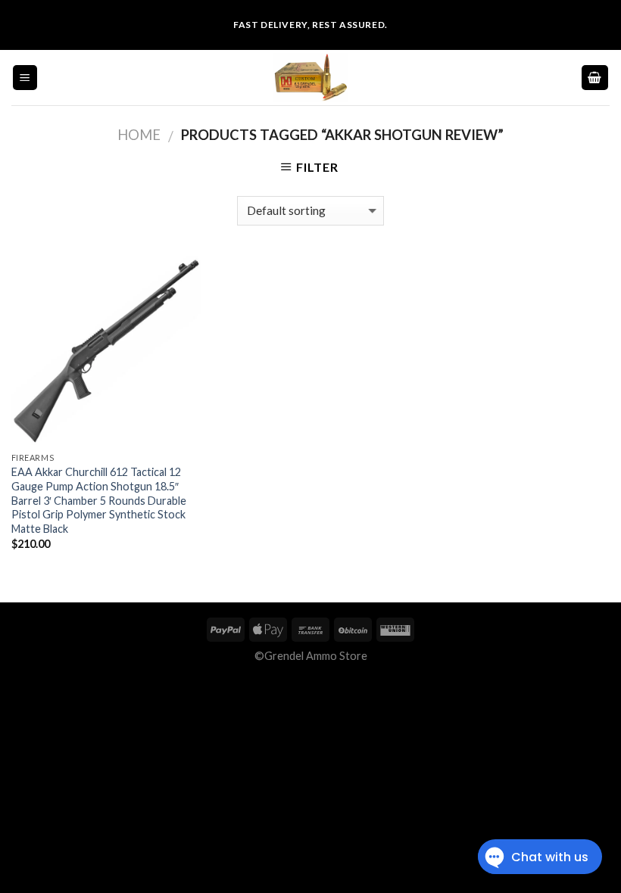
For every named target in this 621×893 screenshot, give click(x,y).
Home (139, 134)
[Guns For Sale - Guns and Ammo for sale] (310, 77)
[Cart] (595, 77)
